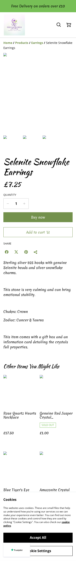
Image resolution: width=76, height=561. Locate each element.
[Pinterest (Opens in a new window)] (26, 252)
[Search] (59, 25)
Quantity (9, 194)
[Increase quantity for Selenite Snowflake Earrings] (24, 203)
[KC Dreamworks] (14, 24)
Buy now (38, 217)
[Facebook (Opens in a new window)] (6, 252)
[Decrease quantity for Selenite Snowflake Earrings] (7, 203)
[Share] (36, 252)
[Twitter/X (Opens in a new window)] (16, 252)
